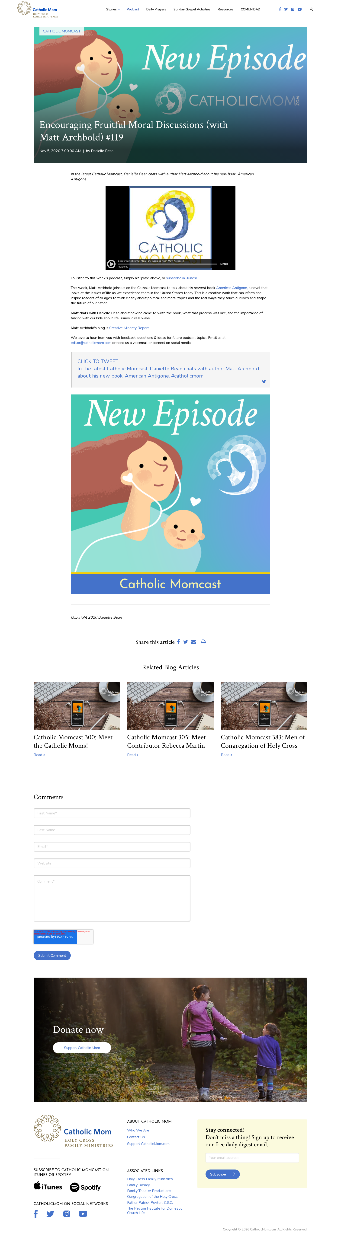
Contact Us (136, 1137)
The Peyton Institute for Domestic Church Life (154, 1210)
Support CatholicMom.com (148, 1143)
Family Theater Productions (149, 1190)
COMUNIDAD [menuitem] (250, 9)
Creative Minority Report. (129, 328)
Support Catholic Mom (82, 1047)
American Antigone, (232, 287)
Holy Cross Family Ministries (150, 1179)
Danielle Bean (102, 150)
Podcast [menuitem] (133, 9)
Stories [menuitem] (111, 9)
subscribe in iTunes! (181, 278)
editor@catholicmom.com (91, 342)
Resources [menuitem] (225, 9)
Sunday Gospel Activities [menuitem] (192, 9)
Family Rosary (138, 1185)
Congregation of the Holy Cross (152, 1196)
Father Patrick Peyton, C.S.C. (150, 1202)
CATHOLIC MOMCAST (61, 31)
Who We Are (138, 1130)
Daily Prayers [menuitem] (156, 9)
